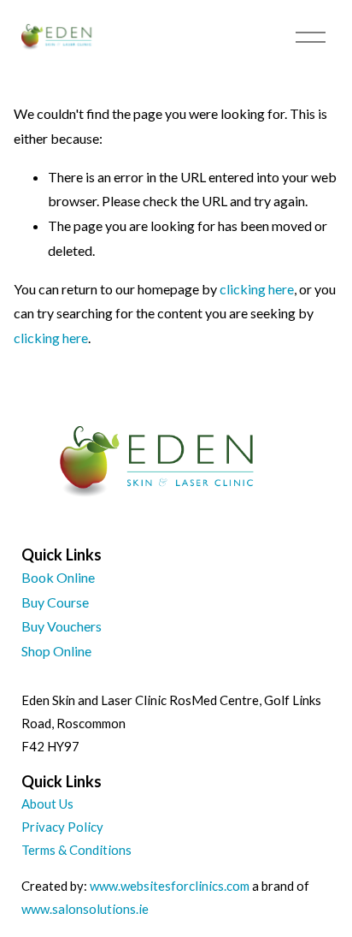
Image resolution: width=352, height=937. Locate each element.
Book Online (58, 577)
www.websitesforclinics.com (169, 885)
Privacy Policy (62, 826)
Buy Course (55, 602)
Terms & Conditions (76, 849)
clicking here (257, 289)
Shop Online (56, 651)
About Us (47, 803)
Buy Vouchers (61, 626)
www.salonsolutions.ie (85, 908)
